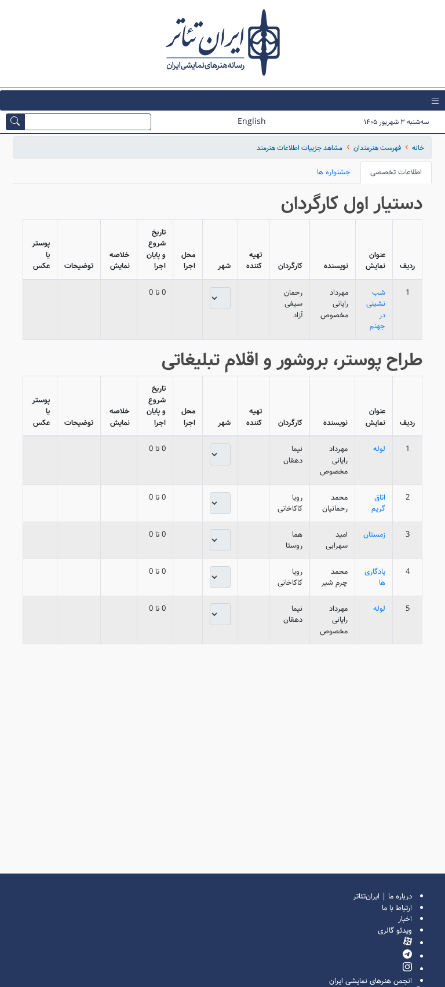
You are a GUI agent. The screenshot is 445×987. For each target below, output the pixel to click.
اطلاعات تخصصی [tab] (396, 172)
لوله (379, 449)
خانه (418, 147)
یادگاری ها (374, 577)
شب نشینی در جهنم (375, 310)
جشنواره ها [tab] (334, 172)
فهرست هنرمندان (377, 147)
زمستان (374, 535)
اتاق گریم (378, 503)
